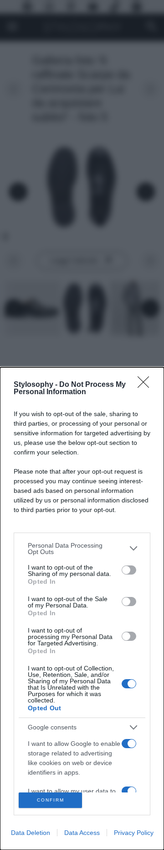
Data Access (82, 832)
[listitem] (82, 548)
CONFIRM (50, 799)
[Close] (146, 385)
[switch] (129, 570)
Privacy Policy (134, 832)
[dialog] (82, 608)
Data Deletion (30, 832)
